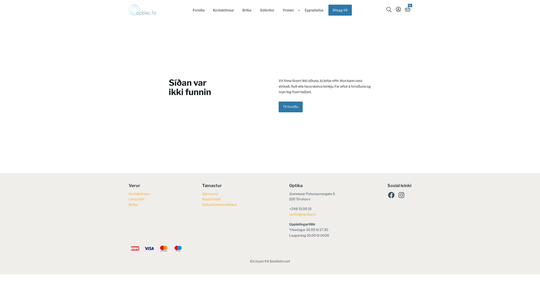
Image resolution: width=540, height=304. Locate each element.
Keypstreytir (211, 199)
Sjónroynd (210, 194)
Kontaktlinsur (139, 194)
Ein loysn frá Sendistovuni (270, 261)
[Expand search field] (389, 9)
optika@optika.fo (302, 214)
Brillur (133, 205)
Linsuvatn (136, 199)
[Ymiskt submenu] (299, 10)
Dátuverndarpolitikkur (219, 205)
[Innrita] (398, 9)
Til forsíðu (290, 107)
